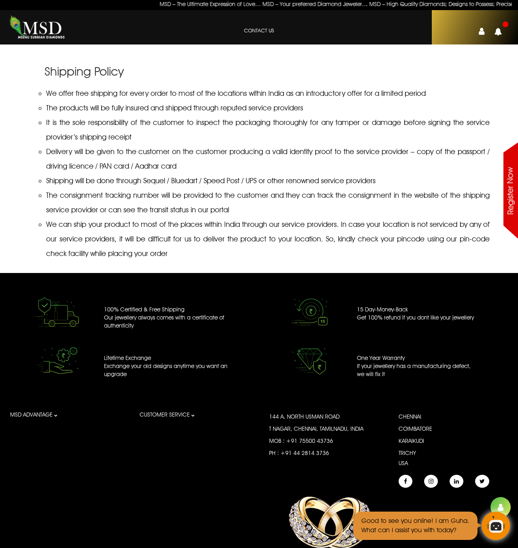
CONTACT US (259, 30)
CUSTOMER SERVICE (165, 414)
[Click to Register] (500, 507)
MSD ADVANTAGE (32, 414)
